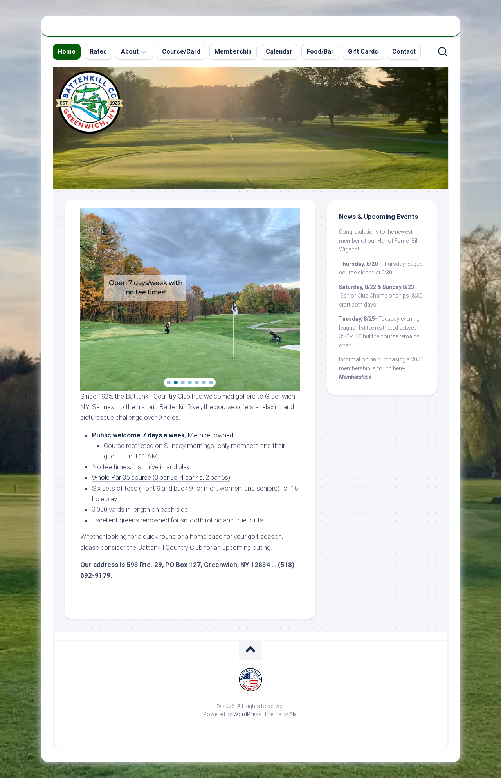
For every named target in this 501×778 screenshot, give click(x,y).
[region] (190, 300)
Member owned (210, 435)
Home (67, 51)
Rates (98, 51)
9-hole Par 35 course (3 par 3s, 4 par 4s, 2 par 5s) (161, 477)
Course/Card (181, 51)
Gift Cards (363, 51)
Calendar (279, 51)
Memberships (355, 377)
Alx (293, 714)
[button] (169, 382)
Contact (404, 51)
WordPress (247, 714)
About (130, 51)
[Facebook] (440, 30)
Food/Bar (320, 51)
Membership (233, 51)
